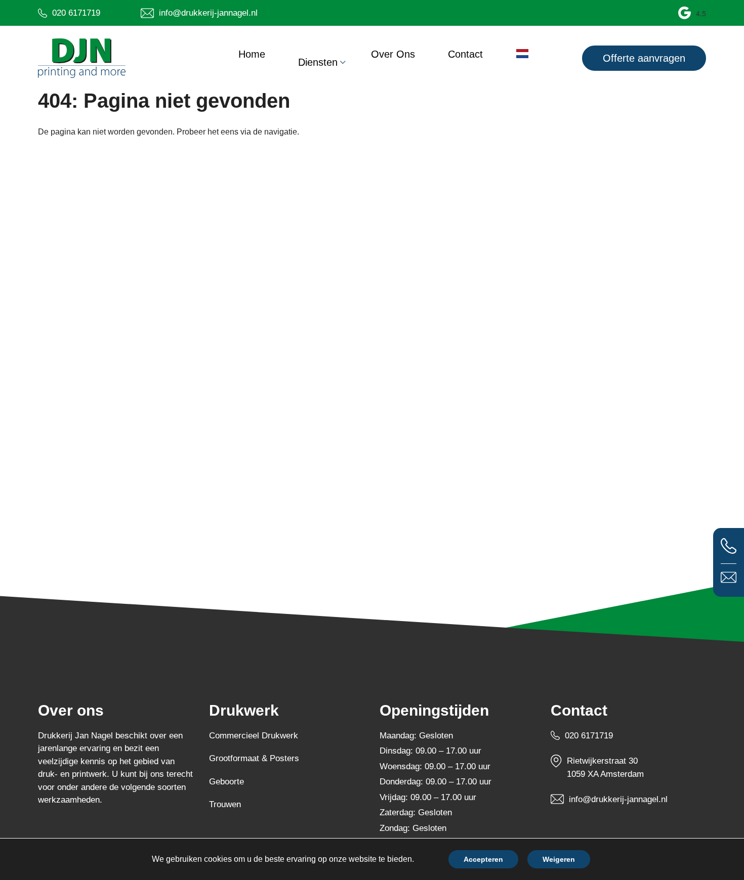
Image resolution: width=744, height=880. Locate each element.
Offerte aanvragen (644, 58)
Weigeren (559, 859)
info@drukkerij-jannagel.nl (618, 799)
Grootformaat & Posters (254, 758)
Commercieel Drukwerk (253, 735)
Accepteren (483, 859)
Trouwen (225, 804)
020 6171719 (589, 735)
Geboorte (226, 781)
